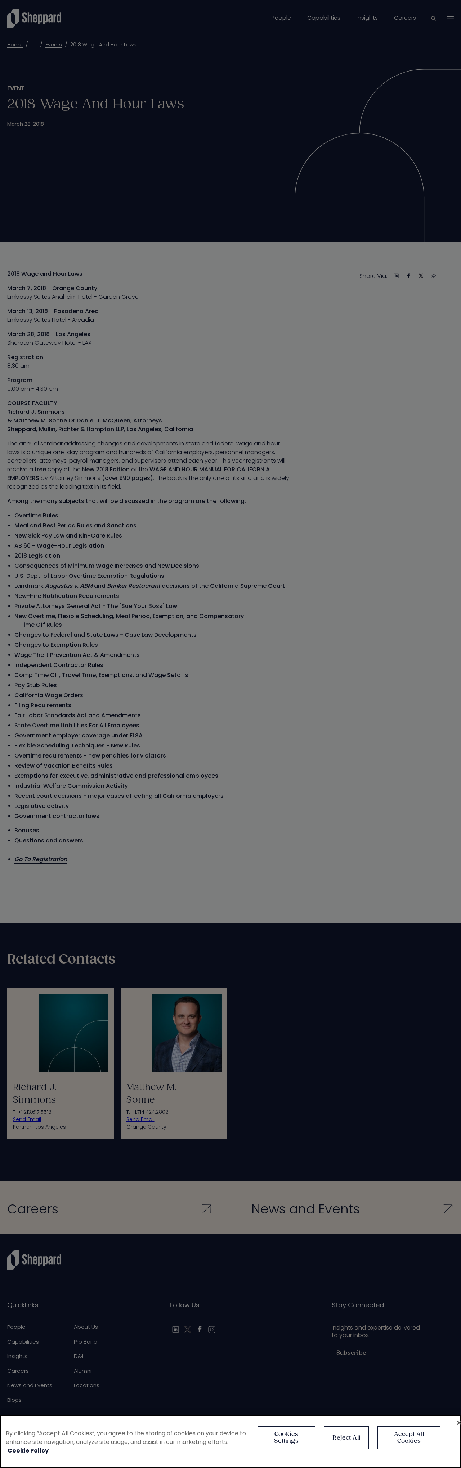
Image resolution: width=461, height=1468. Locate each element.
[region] (230, 1441)
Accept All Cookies (409, 1438)
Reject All (346, 1438)
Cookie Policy (28, 1450)
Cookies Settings (286, 1438)
